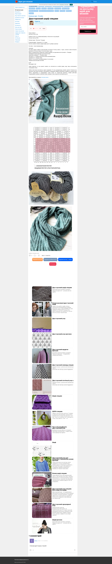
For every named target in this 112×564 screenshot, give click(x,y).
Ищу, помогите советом (20, 15)
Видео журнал (18, 13)
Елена (36, 540)
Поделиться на (65, 259)
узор (38, 253)
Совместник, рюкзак (19, 31)
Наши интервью (18, 29)
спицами (34, 253)
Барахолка (17, 23)
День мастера (18, 27)
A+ (40, 28)
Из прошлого (18, 25)
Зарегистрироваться (19, 7)
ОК (71, 4)
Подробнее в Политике (64, 4)
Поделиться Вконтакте (50, 259)
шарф (30, 253)
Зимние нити (18, 19)
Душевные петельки (19, 17)
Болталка (17, 21)
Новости (17, 36)
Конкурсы (17, 41)
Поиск (95, 1)
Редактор (37, 21)
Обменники (17, 39)
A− (31, 28)
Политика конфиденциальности (21, 559)
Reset (44, 28)
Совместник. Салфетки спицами (20, 33)
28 (31, 255)
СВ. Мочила (17, 38)
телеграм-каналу (44, 77)
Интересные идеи (19, 10)
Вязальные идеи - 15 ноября (36, 16)
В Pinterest (53, 264)
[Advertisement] (41, 278)
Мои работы (17, 11)
